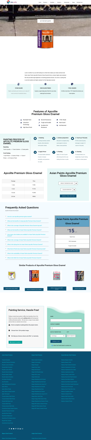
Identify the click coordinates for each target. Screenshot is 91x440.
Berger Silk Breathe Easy (37, 372)
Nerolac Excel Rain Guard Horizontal (69, 384)
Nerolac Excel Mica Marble (67, 379)
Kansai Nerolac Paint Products (68, 355)
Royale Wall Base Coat (7, 401)
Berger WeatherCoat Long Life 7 (39, 384)
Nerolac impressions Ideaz (67, 372)
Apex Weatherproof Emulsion (9, 384)
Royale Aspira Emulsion (7, 377)
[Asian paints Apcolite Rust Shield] (79, 271)
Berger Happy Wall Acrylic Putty (39, 398)
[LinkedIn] (20, 428)
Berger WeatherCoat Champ (38, 391)
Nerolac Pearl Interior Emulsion (68, 364)
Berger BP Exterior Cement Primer (39, 403)
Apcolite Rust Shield (6, 413)
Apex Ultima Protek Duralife (8, 391)
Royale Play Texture (6, 420)
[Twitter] (11, 428)
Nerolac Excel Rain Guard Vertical (69, 381)
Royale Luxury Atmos (7, 369)
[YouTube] (13, 428)
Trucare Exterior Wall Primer (8, 398)
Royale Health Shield (7, 374)
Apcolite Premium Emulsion (8, 362)
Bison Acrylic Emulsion (37, 360)
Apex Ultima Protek (6, 389)
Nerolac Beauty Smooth (66, 360)
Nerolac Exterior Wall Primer (67, 398)
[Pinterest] (15, 428)
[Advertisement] (45, 61)
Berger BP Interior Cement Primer (39, 408)
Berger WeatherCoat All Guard (39, 379)
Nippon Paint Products (7, 433)
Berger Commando (36, 362)
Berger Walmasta (36, 377)
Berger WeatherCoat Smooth (38, 386)
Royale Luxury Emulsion (7, 364)
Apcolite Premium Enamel (8, 411)
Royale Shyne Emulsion (7, 372)
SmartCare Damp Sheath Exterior (10, 408)
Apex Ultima (5, 386)
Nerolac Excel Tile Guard (67, 386)
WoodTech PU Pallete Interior (9, 418)
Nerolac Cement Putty (66, 394)
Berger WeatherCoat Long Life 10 (39, 394)
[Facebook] (9, 428)
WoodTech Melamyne (7, 415)
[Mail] (22, 428)
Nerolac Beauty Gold (66, 362)
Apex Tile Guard (5, 394)
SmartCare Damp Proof (7, 423)
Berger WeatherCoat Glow (38, 389)
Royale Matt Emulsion (7, 367)
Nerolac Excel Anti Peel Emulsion (69, 377)
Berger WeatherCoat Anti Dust (39, 381)
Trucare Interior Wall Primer (8, 396)
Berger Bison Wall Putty (37, 396)
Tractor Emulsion (6, 360)
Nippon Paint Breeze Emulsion (9, 438)
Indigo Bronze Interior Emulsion (39, 438)
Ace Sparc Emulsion (6, 379)
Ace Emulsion (5, 381)
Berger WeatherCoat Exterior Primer (40, 401)
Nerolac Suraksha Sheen (67, 391)
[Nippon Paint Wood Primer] (12, 271)
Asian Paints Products (7, 355)
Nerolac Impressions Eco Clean (68, 369)
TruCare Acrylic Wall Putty (8, 406)
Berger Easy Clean (36, 367)
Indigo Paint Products (37, 433)
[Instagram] (18, 428)
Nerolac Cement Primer (66, 401)
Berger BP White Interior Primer (39, 406)
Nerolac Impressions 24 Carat (68, 367)
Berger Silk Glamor (36, 369)
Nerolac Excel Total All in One (68, 389)
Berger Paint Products (37, 355)
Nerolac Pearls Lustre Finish (67, 374)
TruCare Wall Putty (6, 403)
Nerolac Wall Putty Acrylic (67, 396)
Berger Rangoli (35, 364)
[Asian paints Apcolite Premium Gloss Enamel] (34, 270)
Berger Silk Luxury (36, 374)
